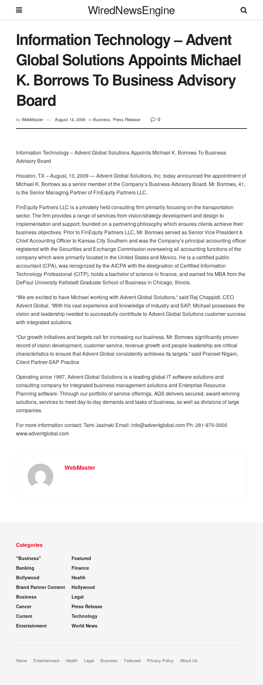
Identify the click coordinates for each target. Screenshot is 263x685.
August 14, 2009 (70, 119)
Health (79, 577)
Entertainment (31, 625)
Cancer (23, 606)
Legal (78, 596)
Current (24, 616)
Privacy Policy (160, 660)
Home (21, 660)
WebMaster (32, 119)
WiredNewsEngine (131, 9)
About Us (189, 660)
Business (101, 119)
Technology (85, 616)
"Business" (28, 558)
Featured (81, 558)
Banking (25, 568)
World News (85, 625)
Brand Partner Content (40, 587)
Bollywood (27, 577)
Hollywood (83, 587)
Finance (80, 568)
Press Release (126, 119)
